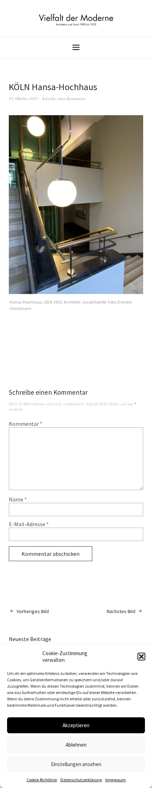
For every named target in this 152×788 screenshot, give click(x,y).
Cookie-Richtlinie (42, 779)
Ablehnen (76, 744)
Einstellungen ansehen (76, 764)
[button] (141, 656)
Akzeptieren (76, 725)
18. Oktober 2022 (23, 98)
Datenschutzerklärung (81, 779)
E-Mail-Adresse (29, 524)
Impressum (115, 779)
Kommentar (25, 423)
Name (18, 499)
